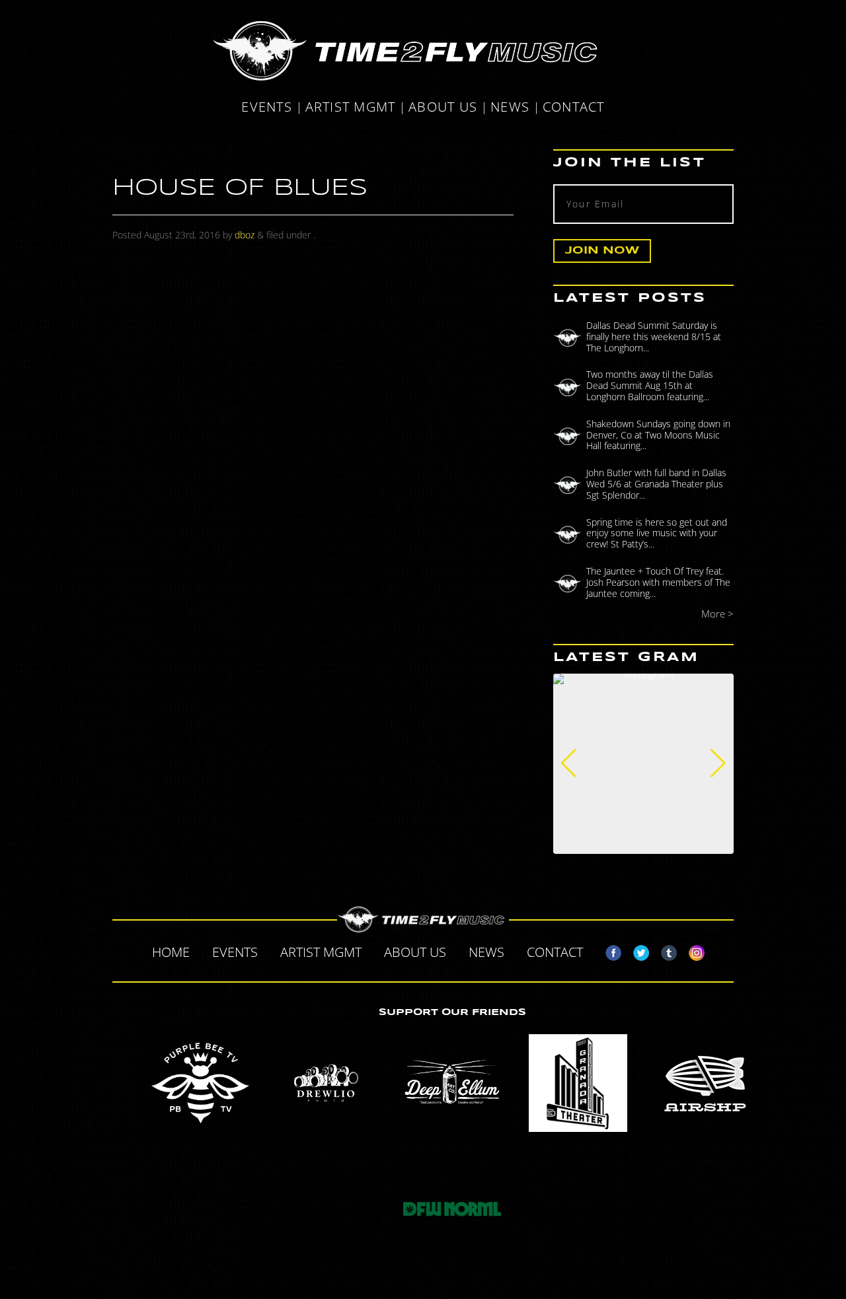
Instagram (691, 950)
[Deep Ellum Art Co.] (452, 1083)
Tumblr (663, 950)
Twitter (636, 950)
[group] (643, 764)
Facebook (608, 950)
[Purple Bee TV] (200, 1083)
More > (717, 614)
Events (266, 108)
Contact (574, 108)
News (509, 108)
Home (171, 952)
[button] (569, 763)
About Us (442, 108)
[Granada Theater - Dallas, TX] (578, 1083)
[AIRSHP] (704, 1083)
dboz (244, 234)
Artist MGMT (350, 108)
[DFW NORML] (452, 1209)
